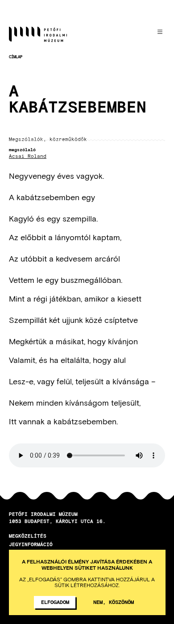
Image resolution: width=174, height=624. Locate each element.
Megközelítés (27, 536)
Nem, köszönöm (113, 602)
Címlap (15, 56)
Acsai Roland (27, 156)
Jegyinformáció (31, 544)
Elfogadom (55, 602)
